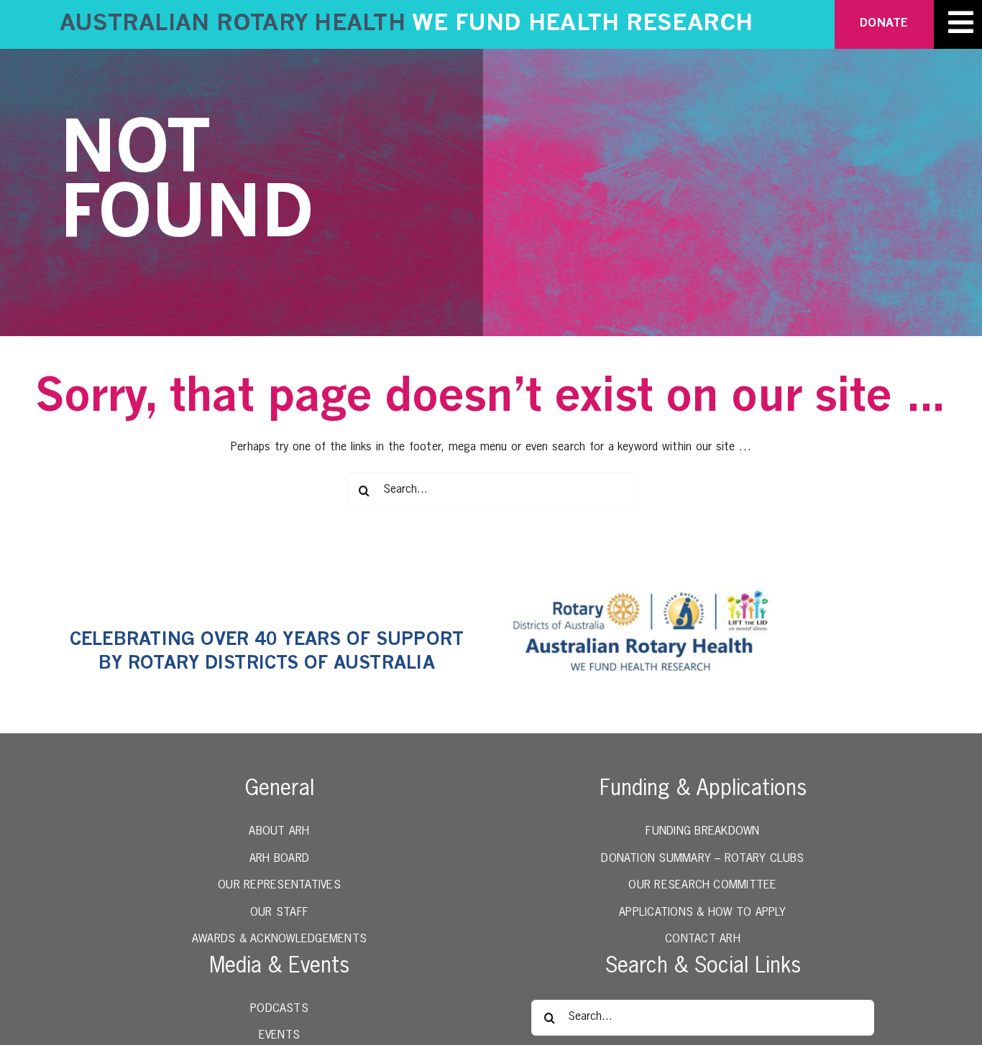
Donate (884, 23)
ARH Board (279, 859)
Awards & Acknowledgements (279, 939)
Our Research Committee (702, 885)
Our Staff (279, 913)
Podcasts (279, 1009)
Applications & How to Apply (702, 913)
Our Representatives (279, 885)
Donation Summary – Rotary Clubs (702, 859)
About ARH (279, 831)
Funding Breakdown (702, 831)
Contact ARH (702, 939)
